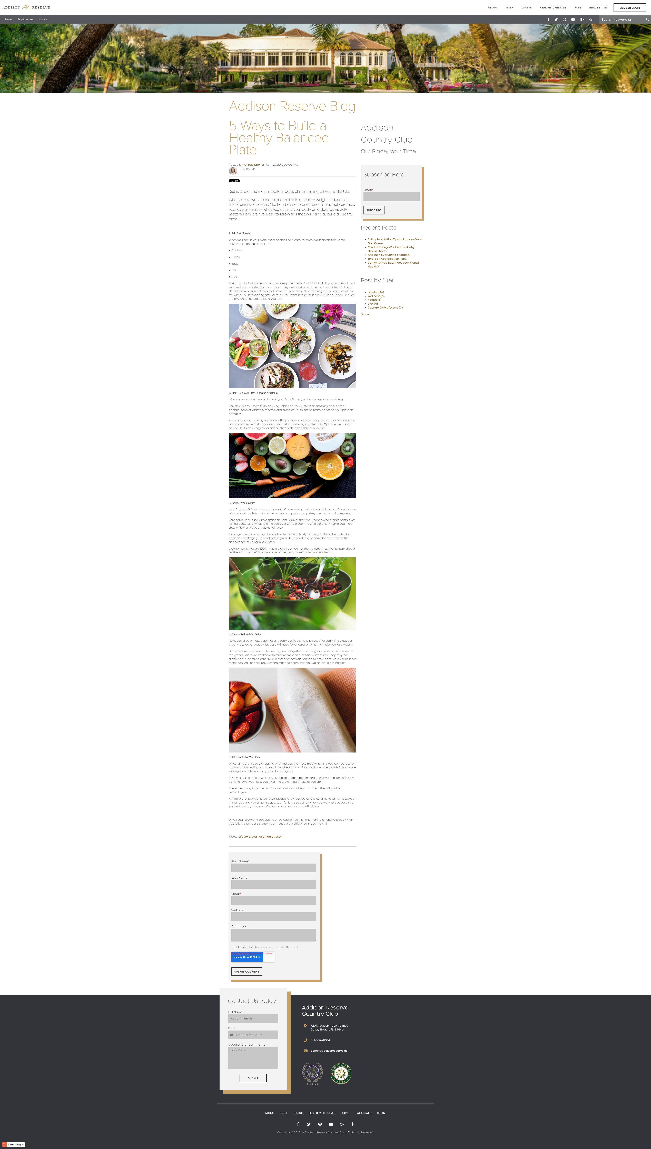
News (8, 19)
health (269, 837)
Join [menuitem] (578, 7)
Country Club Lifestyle (385, 308)
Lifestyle (244, 837)
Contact (44, 19)
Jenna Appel (252, 165)
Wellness (258, 837)
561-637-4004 (320, 1040)
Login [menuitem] (381, 1113)
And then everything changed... (389, 255)
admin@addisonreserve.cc (329, 1051)
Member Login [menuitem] (629, 8)
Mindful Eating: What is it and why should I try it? (391, 249)
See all (365, 314)
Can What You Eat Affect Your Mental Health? (393, 265)
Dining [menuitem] (526, 7)
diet (278, 837)
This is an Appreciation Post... (387, 259)
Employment (25, 19)
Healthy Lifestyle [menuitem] (553, 7)
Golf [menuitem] (509, 7)
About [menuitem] (493, 7)
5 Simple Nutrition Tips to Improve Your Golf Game (395, 241)
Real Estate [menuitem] (598, 7)
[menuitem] (548, 19)
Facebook (258, 169)
